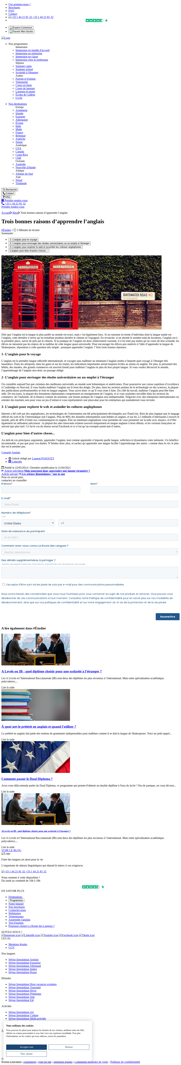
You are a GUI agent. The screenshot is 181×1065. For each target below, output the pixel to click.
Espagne (20, 116)
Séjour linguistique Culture (23, 1015)
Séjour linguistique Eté (21, 1000)
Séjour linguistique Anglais (23, 959)
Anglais (15, 452)
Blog (15, 212)
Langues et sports (25, 91)
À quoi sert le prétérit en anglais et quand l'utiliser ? (38, 726)
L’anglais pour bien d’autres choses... (29, 250)
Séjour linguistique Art (21, 1012)
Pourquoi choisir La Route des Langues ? (31, 926)
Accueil (5, 212)
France (19, 132)
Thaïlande (21, 183)
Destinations (15, 896)
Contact (12, 13)
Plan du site (44, 1061)
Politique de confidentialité (125, 1061)
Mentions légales (17, 944)
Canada (20, 151)
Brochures (14, 7)
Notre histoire (16, 903)
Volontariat (22, 81)
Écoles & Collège (25, 94)
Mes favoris (26, 31)
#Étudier (6, 230)
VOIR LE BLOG (11, 850)
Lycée (19, 97)
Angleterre (21, 110)
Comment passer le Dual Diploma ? (27, 779)
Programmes (16, 900)
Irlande (19, 113)
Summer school (24, 69)
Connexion (26, 27)
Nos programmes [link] (18, 43)
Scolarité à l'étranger (27, 72)
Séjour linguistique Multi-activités (27, 1018)
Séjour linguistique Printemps (24, 993)
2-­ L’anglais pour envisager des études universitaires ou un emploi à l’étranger (49, 243)
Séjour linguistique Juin (21, 996)
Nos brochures (16, 906)
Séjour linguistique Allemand (24, 965)
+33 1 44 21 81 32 (42, 17)
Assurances (29, 1061)
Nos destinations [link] (17, 103)
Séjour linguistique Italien (22, 969)
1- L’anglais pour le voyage (23, 239)
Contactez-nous (17, 910)
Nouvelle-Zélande (26, 167)
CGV (11, 947)
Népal (19, 180)
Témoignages (16, 916)
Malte (19, 129)
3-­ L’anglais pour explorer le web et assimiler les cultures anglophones (45, 247)
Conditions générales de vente (91, 1061)
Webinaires (14, 913)
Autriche (20, 138)
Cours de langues (25, 88)
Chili (18, 157)
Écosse (19, 122)
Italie (18, 126)
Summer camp (24, 66)
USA (18, 148)
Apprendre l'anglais (19, 919)
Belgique (21, 135)
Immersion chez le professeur (32, 59)
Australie (21, 164)
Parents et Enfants (26, 78)
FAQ (11, 10)
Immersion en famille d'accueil (32, 50)
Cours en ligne (24, 85)
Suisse (19, 141)
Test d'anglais (16, 922)
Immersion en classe (27, 56)
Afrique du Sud (24, 173)
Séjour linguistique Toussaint (24, 987)
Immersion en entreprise (29, 53)
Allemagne (22, 119)
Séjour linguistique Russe (22, 972)
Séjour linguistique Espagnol (24, 962)
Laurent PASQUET (43, 458)
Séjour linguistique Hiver (22, 990)
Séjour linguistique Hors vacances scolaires (32, 984)
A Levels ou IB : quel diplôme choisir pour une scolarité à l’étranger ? (51, 671)
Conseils (6, 452)
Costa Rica (22, 154)
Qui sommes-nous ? (19, 4)
